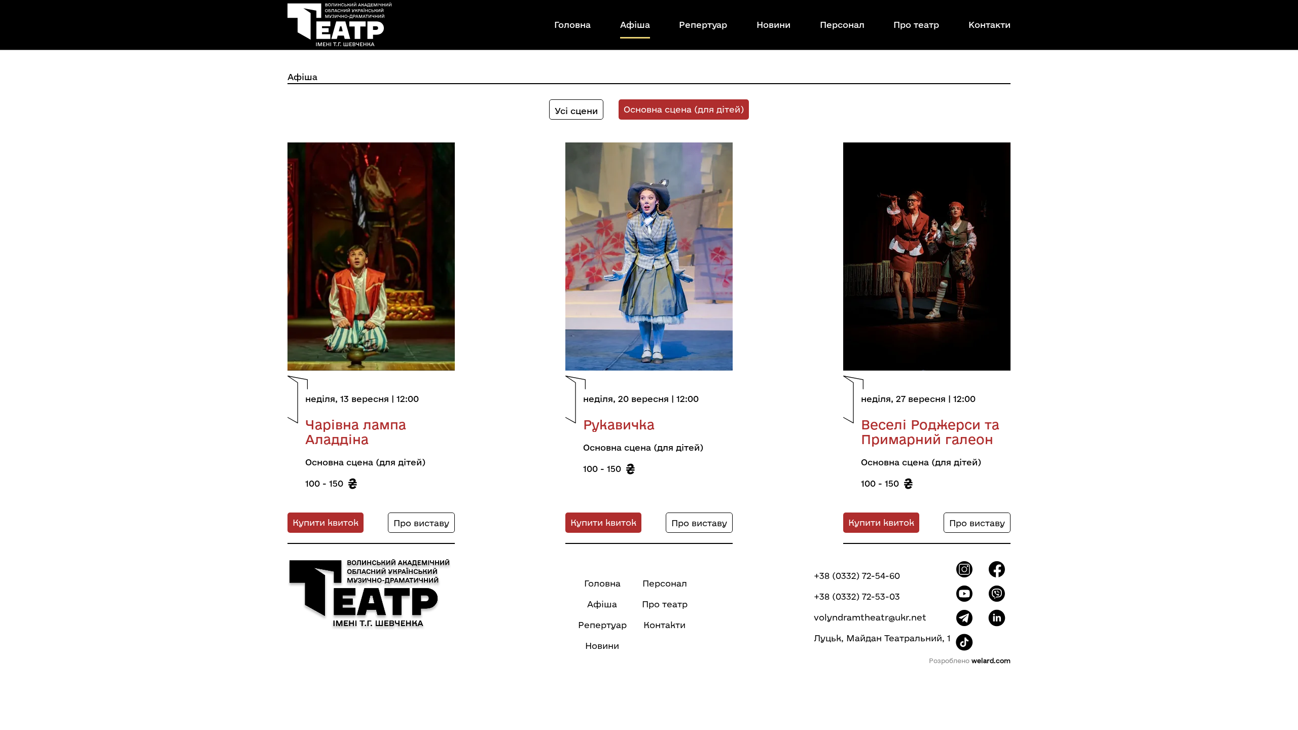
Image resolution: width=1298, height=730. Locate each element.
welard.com (991, 660)
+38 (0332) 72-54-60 (857, 576)
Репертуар (703, 24)
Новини (773, 24)
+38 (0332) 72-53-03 (857, 597)
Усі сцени (576, 111)
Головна (572, 24)
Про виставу (421, 523)
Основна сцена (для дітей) (684, 109)
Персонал (842, 24)
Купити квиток (325, 522)
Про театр (916, 24)
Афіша (635, 24)
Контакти (989, 24)
